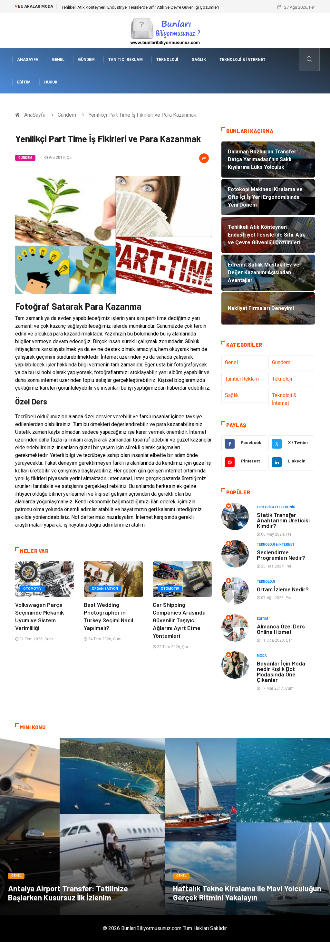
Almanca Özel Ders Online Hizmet (281, 629)
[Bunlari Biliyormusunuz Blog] (165, 30)
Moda (262, 655)
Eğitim (24, 82)
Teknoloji (167, 59)
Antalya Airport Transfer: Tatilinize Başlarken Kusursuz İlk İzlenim (68, 893)
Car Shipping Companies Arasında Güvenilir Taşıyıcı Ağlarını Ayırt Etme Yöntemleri (179, 620)
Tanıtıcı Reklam (125, 59)
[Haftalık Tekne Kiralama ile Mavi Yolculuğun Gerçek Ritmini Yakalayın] (247, 826)
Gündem (86, 59)
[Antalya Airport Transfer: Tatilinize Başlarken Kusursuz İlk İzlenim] (82, 826)
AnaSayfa (27, 59)
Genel (58, 59)
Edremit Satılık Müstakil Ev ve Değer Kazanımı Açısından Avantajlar (123, 7)
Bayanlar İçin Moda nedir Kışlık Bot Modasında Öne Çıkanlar (281, 671)
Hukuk (50, 82)
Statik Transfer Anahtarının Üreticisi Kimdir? (283, 520)
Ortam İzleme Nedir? (283, 589)
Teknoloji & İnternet (242, 59)
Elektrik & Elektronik (276, 507)
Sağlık (199, 59)
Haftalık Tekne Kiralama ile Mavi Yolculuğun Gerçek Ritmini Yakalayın (247, 893)
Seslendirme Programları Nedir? (281, 555)
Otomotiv (32, 588)
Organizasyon (105, 588)
